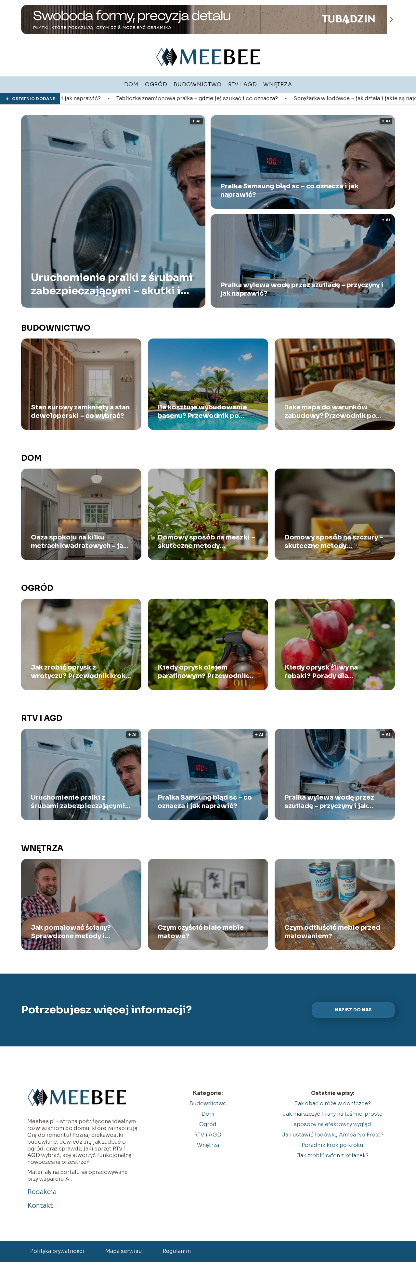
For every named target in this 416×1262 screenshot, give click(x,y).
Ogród (37, 588)
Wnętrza (42, 848)
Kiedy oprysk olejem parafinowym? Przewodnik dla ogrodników (203, 671)
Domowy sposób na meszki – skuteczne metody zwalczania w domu (206, 541)
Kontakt (40, 1206)
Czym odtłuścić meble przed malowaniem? (332, 931)
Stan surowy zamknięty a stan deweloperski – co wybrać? (80, 411)
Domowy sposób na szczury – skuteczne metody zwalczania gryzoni (333, 541)
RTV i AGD (41, 718)
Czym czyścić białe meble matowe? (201, 931)
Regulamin (177, 1251)
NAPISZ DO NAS (353, 1010)
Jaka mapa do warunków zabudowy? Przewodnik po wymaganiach (330, 411)
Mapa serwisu (123, 1251)
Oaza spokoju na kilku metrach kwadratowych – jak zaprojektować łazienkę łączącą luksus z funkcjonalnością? (79, 541)
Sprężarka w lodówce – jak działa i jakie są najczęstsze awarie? (274, 98)
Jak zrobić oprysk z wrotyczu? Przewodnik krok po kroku (78, 671)
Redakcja (42, 1192)
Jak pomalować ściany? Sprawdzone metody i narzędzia (71, 931)
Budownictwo (55, 328)
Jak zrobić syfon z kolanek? (333, 1155)
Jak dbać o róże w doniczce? (332, 1103)
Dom (31, 458)
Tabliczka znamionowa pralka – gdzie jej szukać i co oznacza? (95, 98)
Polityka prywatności (57, 1251)
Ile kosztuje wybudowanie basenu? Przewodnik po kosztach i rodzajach (202, 411)
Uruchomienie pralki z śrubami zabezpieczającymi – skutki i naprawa (111, 284)
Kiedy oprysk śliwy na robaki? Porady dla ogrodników (321, 671)
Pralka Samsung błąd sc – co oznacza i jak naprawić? (289, 190)
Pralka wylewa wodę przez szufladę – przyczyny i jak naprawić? (302, 289)
